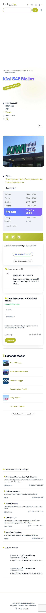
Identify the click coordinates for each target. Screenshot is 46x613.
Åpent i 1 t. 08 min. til (12, 86)
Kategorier (13, 605)
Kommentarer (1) (15, 269)
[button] (40, 5)
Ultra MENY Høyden (17, 406)
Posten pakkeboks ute (33, 179)
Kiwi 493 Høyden (16, 363)
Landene (21, 605)
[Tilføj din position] (41, 10)
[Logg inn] (32, 5)
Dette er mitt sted (24, 261)
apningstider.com (28, 603)
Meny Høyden (15, 398)
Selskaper (32, 605)
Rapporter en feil (10, 226)
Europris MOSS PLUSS (18, 389)
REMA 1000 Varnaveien (19, 372)
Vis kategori (23, 414)
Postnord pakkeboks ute (15, 182)
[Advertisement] (23, 39)
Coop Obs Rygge (16, 381)
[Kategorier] (36, 5)
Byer (26, 605)
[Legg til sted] (27, 5)
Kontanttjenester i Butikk (15, 179)
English (25, 608)
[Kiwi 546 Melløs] (23, 151)
